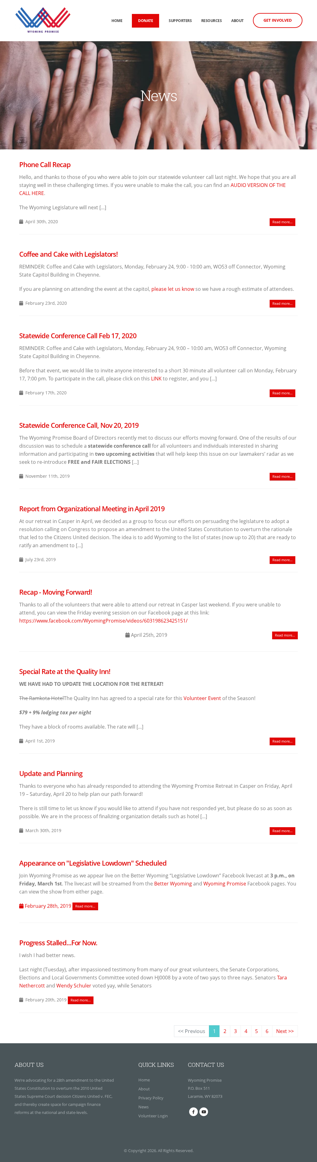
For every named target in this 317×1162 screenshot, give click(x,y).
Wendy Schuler (73, 985)
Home (116, 20)
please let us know (172, 289)
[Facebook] (193, 1111)
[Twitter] (203, 1111)
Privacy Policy (150, 1098)
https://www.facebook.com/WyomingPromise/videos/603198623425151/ (103, 620)
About (237, 20)
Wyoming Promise (224, 883)
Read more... (282, 222)
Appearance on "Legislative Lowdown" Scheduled (93, 863)
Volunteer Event (202, 698)
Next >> (285, 1031)
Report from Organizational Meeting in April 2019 (92, 508)
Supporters (180, 20)
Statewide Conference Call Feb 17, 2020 (77, 335)
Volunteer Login (153, 1116)
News (143, 1107)
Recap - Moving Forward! (55, 592)
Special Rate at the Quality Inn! (64, 671)
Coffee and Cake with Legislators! (68, 254)
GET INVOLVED (277, 20)
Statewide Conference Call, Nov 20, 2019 (79, 425)
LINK (156, 378)
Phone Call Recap (45, 164)
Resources (211, 20)
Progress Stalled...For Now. (58, 942)
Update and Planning (50, 773)
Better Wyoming (173, 883)
